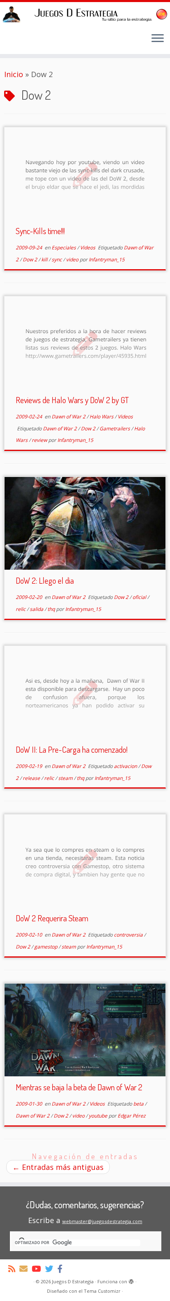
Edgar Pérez (132, 1115)
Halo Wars (102, 416)
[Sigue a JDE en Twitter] (51, 1268)
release (32, 778)
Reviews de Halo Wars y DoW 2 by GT (72, 400)
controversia (129, 934)
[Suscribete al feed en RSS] (13, 1268)
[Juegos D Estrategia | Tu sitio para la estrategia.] (85, 14)
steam (66, 778)
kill (45, 259)
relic (21, 609)
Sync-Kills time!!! (40, 230)
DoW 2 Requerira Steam (52, 918)
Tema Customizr (102, 1291)
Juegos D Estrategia (73, 1281)
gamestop (46, 946)
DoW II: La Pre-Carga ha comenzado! (72, 749)
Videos (88, 247)
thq (51, 609)
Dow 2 (30, 259)
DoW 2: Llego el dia (45, 580)
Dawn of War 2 (69, 416)
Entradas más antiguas (58, 1167)
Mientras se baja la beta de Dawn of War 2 (79, 1087)
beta (139, 1103)
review (40, 440)
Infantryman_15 (107, 259)
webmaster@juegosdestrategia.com (102, 1221)
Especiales (64, 247)
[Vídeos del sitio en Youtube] (38, 1268)
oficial (139, 597)
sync (57, 259)
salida (37, 609)
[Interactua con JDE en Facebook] (61, 1268)
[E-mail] (25, 1268)
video (73, 259)
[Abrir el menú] (157, 39)
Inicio (13, 74)
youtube (99, 1115)
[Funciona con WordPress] (131, 1280)
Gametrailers (115, 428)
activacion (126, 766)
